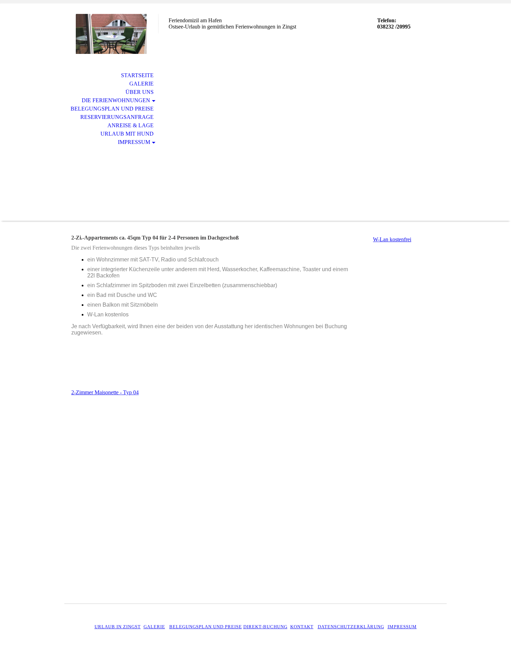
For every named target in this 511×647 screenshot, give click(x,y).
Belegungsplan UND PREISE (205, 626)
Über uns (139, 92)
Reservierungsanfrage (117, 117)
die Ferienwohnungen (116, 100)
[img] (111, 34)
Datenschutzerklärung (351, 626)
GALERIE (154, 626)
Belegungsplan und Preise (112, 109)
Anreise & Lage (130, 125)
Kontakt (302, 626)
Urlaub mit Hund (127, 134)
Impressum (134, 142)
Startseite (137, 75)
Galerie (141, 84)
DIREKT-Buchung (265, 626)
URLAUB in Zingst (118, 626)
